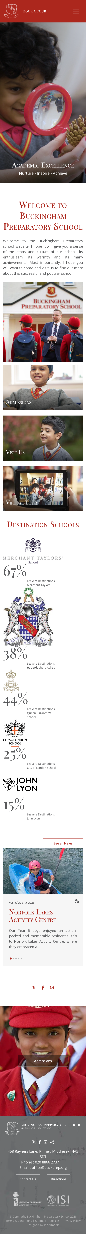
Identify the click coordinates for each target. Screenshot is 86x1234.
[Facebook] (43, 987)
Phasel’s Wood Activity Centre (32, 869)
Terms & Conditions (19, 1221)
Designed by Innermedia (43, 1225)
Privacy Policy (72, 1221)
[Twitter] (34, 987)
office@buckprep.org (49, 1167)
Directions (58, 1179)
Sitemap (40, 1221)
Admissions (43, 1060)
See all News (63, 843)
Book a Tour (34, 11)
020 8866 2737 (47, 1162)
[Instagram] (52, 987)
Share (52, 1142)
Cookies (54, 1221)
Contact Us (28, 1179)
